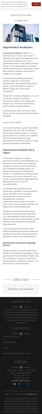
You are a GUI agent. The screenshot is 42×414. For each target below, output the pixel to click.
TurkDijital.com (31, 394)
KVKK (6, 348)
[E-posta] (14, 384)
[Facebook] (19, 384)
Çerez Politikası (9, 342)
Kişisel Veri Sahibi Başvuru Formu (16, 353)
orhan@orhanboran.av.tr (21, 381)
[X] (23, 384)
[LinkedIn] (27, 384)
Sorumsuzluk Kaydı (10, 336)
